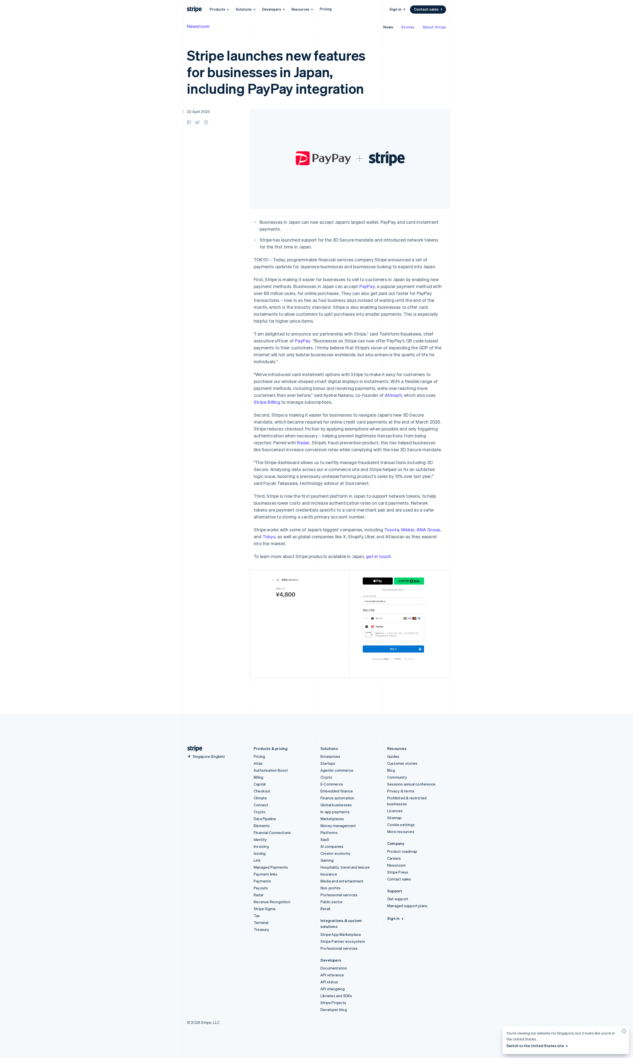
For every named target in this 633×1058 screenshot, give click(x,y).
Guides (393, 756)
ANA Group (428, 529)
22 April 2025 (198, 111)
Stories (407, 26)
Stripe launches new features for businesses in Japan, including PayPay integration (276, 71)
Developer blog (333, 1009)
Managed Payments (271, 867)
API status (329, 981)
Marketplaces (332, 818)
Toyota (391, 529)
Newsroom (198, 26)
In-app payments (335, 811)
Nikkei (407, 529)
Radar (303, 442)
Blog (391, 770)
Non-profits (330, 887)
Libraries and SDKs (336, 995)
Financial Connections (272, 832)
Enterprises (330, 756)
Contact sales (426, 9)
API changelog (332, 988)
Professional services (339, 894)
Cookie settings (401, 824)
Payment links (266, 874)
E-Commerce (331, 784)
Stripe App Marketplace (340, 934)
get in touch (378, 556)
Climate (260, 797)
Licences (395, 810)
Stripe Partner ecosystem (342, 941)
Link (257, 860)
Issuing (260, 853)
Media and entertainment (342, 880)
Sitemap (394, 817)
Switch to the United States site (535, 1045)
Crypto (260, 811)
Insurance (328, 874)
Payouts (261, 887)
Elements (262, 825)
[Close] (623, 1032)
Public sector (331, 901)
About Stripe (434, 26)
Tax (257, 915)
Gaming (327, 860)
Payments (262, 880)
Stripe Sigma (264, 908)
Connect (261, 804)
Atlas (258, 763)
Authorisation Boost (271, 770)
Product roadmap (402, 851)
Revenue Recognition (272, 901)
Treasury (261, 929)
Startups (328, 763)
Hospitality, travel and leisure (345, 867)
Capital (260, 784)
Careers (394, 858)
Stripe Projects (333, 1002)
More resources (400, 831)
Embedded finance (336, 790)
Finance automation (337, 797)
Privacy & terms (400, 790)
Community (397, 777)
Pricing (326, 9)
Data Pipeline (265, 818)
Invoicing (261, 846)
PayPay (367, 286)
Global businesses (336, 804)
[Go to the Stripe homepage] (192, 748)
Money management (338, 825)
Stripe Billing (267, 402)
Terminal (261, 922)
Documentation (333, 968)
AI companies (331, 846)
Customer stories (402, 763)
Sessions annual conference (411, 784)
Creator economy (335, 853)
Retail (325, 908)
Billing (258, 777)
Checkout (262, 790)
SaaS (324, 839)
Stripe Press (397, 872)
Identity (260, 839)
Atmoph (393, 395)
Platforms (329, 832)
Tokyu (269, 536)
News (388, 26)
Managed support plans (407, 905)
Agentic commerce (336, 770)
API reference (332, 974)
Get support (397, 898)
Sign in (395, 9)
